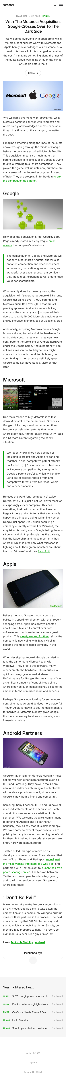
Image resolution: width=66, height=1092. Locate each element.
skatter (8, 5)
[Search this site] (55, 5)
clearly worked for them (34, 636)
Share (31, 72)
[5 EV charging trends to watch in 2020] (33, 996)
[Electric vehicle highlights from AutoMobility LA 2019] (33, 1004)
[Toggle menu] (61, 5)
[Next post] (60, 958)
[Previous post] (5, 958)
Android (40, 942)
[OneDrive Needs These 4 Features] (33, 1012)
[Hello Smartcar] (33, 1020)
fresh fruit (44, 551)
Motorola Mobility (22, 942)
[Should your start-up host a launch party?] (33, 1028)
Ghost (39, 1072)
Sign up (33, 1062)
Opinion (46, 16)
